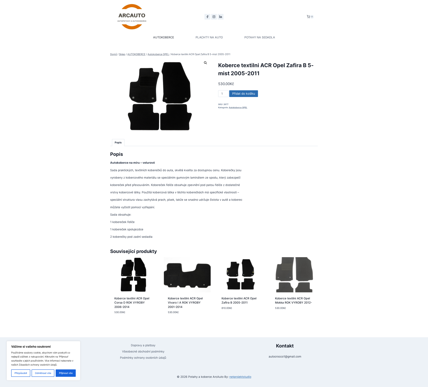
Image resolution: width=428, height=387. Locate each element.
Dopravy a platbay (143, 345)
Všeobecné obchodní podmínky (143, 351)
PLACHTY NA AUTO (209, 37)
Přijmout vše (66, 373)
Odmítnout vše (43, 373)
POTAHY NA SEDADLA (259, 37)
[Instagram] (214, 17)
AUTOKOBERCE (163, 37)
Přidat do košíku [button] (240, 318)
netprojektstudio (240, 376)
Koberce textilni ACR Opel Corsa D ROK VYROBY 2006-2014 (131, 303)
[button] (205, 63)
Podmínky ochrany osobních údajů (143, 357)
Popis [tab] (118, 142)
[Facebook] (207, 17)
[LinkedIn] (220, 17)
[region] (43, 360)
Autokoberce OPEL (238, 107)
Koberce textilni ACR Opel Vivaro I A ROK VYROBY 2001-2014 (185, 303)
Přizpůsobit (21, 373)
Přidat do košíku (243, 93)
